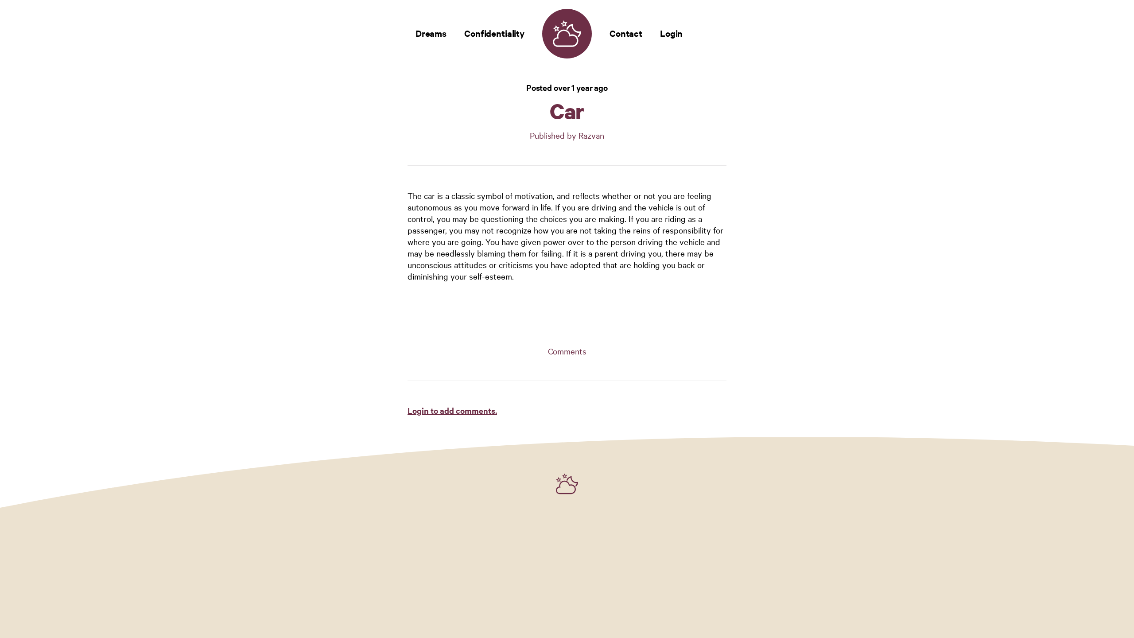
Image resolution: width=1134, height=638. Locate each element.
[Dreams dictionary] (567, 33)
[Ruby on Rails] (567, 484)
